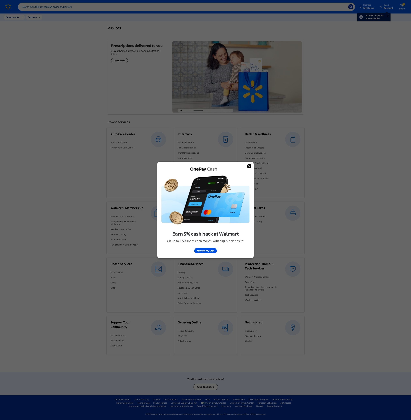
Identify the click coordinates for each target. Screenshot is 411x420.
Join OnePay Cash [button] (205, 250)
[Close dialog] (249, 166)
